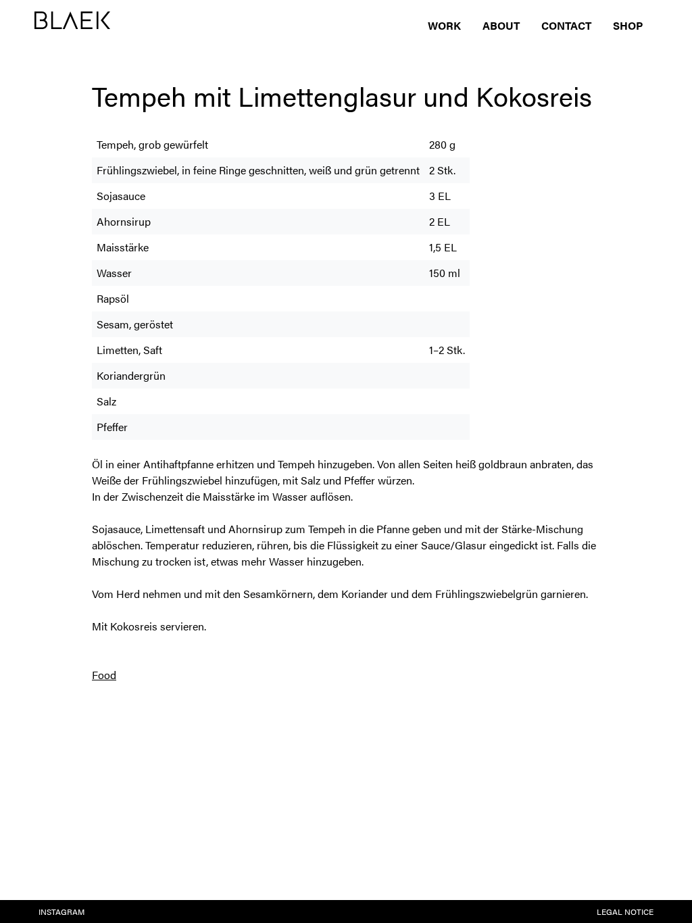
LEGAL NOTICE (625, 911)
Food (104, 674)
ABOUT (501, 25)
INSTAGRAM (61, 911)
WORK (444, 25)
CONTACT (566, 25)
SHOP (628, 25)
